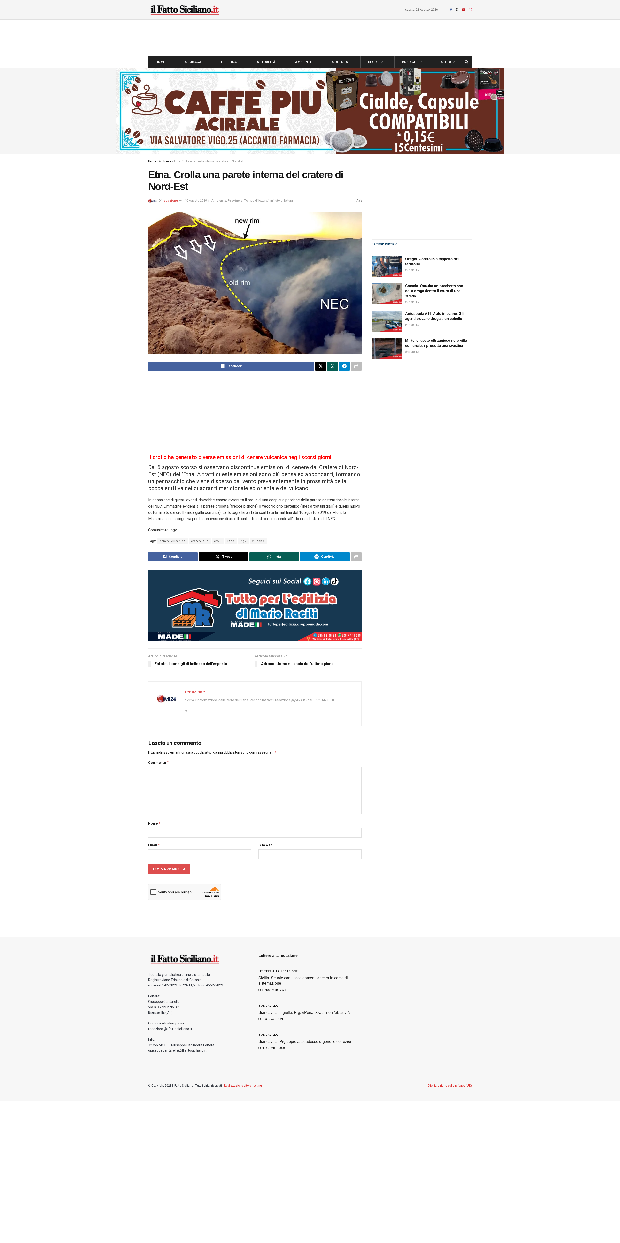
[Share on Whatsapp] (332, 366)
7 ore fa (413, 270)
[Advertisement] (255, 413)
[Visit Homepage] (184, 10)
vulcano (258, 541)
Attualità (266, 62)
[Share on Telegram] (344, 366)
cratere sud (200, 541)
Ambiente (303, 62)
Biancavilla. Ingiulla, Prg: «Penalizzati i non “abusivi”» (304, 1012)
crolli (218, 541)
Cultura (340, 62)
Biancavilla (268, 1005)
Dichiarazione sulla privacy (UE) (450, 1085)
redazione (170, 200)
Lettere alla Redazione (278, 971)
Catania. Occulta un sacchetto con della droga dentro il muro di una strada (434, 291)
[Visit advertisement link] (310, 111)
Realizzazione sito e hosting (243, 1085)
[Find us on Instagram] (470, 10)
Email (154, 845)
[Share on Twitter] (320, 366)
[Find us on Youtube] (463, 10)
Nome (154, 823)
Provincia (235, 200)
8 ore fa (413, 351)
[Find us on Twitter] (457, 10)
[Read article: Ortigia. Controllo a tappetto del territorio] (387, 266)
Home (160, 62)
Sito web (265, 845)
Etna (230, 541)
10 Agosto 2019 (196, 200)
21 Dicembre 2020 (273, 1048)
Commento (158, 762)
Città (446, 62)
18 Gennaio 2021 (272, 1019)
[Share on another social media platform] (356, 366)
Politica (229, 62)
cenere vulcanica (173, 541)
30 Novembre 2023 (273, 990)
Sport (373, 62)
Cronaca (193, 62)
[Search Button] (466, 62)
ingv (243, 541)
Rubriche (410, 62)
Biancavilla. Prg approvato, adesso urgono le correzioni (305, 1041)
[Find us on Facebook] (451, 10)
